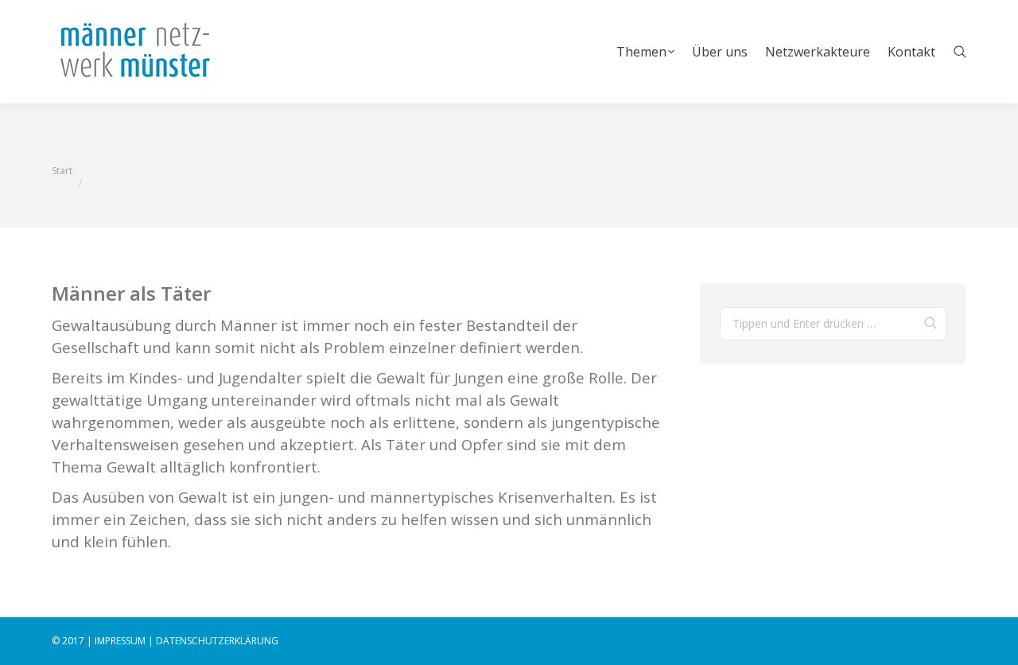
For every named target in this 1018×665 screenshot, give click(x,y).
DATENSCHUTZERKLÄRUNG (217, 641)
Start (62, 170)
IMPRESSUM (120, 641)
